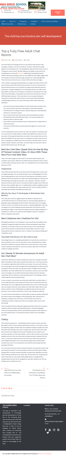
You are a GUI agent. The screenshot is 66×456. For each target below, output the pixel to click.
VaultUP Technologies (44, 453)
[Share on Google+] (7, 388)
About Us (12, 21)
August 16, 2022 (7, 60)
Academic (34, 21)
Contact (33, 24)
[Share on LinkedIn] (11, 388)
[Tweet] (4, 388)
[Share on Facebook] (1, 388)
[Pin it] (9, 388)
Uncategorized (18, 60)
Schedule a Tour (58, 12)
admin (28, 60)
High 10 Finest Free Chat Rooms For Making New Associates (12, 372)
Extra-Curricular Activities (49, 21)
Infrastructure (21, 24)
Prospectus (23, 21)
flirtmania (20, 73)
